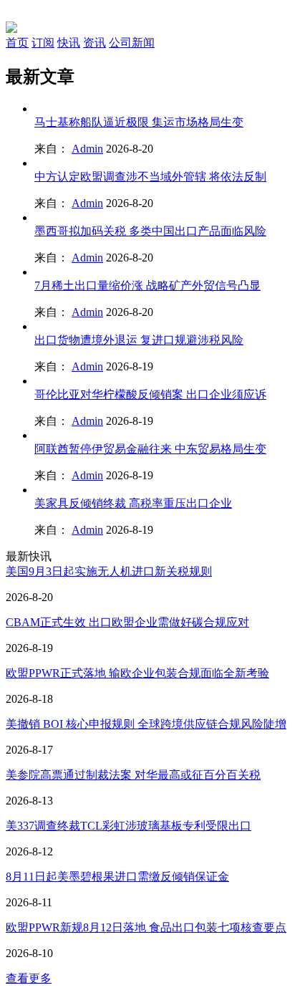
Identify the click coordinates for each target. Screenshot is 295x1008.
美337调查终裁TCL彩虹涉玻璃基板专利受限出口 (128, 826)
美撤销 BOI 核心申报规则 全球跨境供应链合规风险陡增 (146, 724)
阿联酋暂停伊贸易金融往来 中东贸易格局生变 (150, 449)
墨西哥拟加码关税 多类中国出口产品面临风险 (150, 231)
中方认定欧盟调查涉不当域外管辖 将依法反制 (150, 177)
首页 (17, 43)
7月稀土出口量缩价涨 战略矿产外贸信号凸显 (147, 285)
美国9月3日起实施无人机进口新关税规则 (109, 571)
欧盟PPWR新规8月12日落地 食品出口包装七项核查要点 (146, 927)
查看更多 (29, 978)
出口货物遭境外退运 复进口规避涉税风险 (138, 340)
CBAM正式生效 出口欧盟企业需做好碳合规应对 (127, 622)
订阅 (43, 43)
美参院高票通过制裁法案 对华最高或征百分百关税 (133, 775)
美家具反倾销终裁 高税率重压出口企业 (133, 503)
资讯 (94, 43)
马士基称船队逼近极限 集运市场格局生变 (138, 122)
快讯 (68, 43)
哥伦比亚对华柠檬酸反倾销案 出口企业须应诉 (150, 394)
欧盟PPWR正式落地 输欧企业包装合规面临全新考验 (137, 673)
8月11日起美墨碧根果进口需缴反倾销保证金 (117, 876)
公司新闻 (132, 43)
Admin (87, 149)
